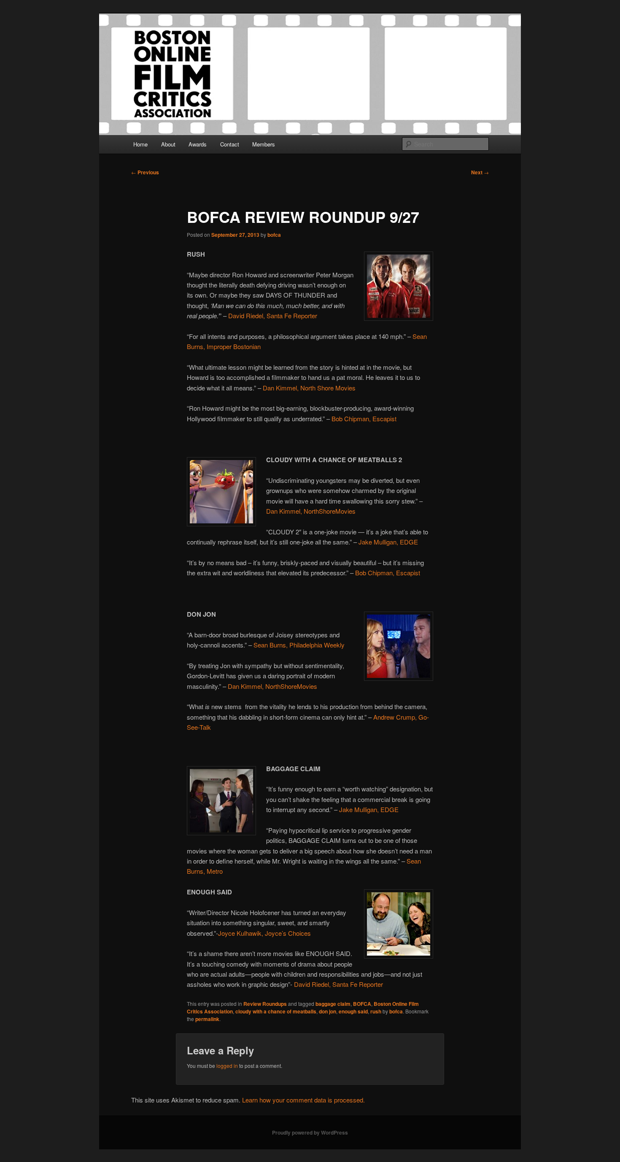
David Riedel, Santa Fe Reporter (271, 315)
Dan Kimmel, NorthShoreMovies (311, 511)
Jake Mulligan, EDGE (388, 541)
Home (140, 144)
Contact (229, 144)
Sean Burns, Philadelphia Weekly (299, 644)
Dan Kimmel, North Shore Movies (309, 387)
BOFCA (362, 1004)
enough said (353, 1011)
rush (375, 1011)
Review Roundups (265, 1004)
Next (480, 172)
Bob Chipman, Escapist (364, 418)
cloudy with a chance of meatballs (275, 1011)
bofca (274, 234)
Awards (198, 144)
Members (263, 144)
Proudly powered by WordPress (310, 1132)
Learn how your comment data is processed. (303, 1099)
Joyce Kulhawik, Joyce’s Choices (264, 933)
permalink (207, 1019)
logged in (227, 1065)
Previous (145, 172)
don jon (327, 1011)
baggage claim (332, 1004)
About (168, 144)
